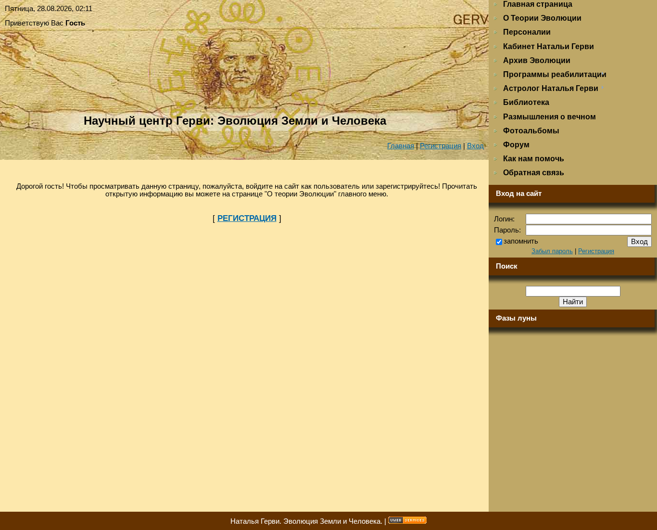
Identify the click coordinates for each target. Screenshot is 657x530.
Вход (475, 146)
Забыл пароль (552, 251)
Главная (400, 146)
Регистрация (440, 146)
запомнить (521, 241)
